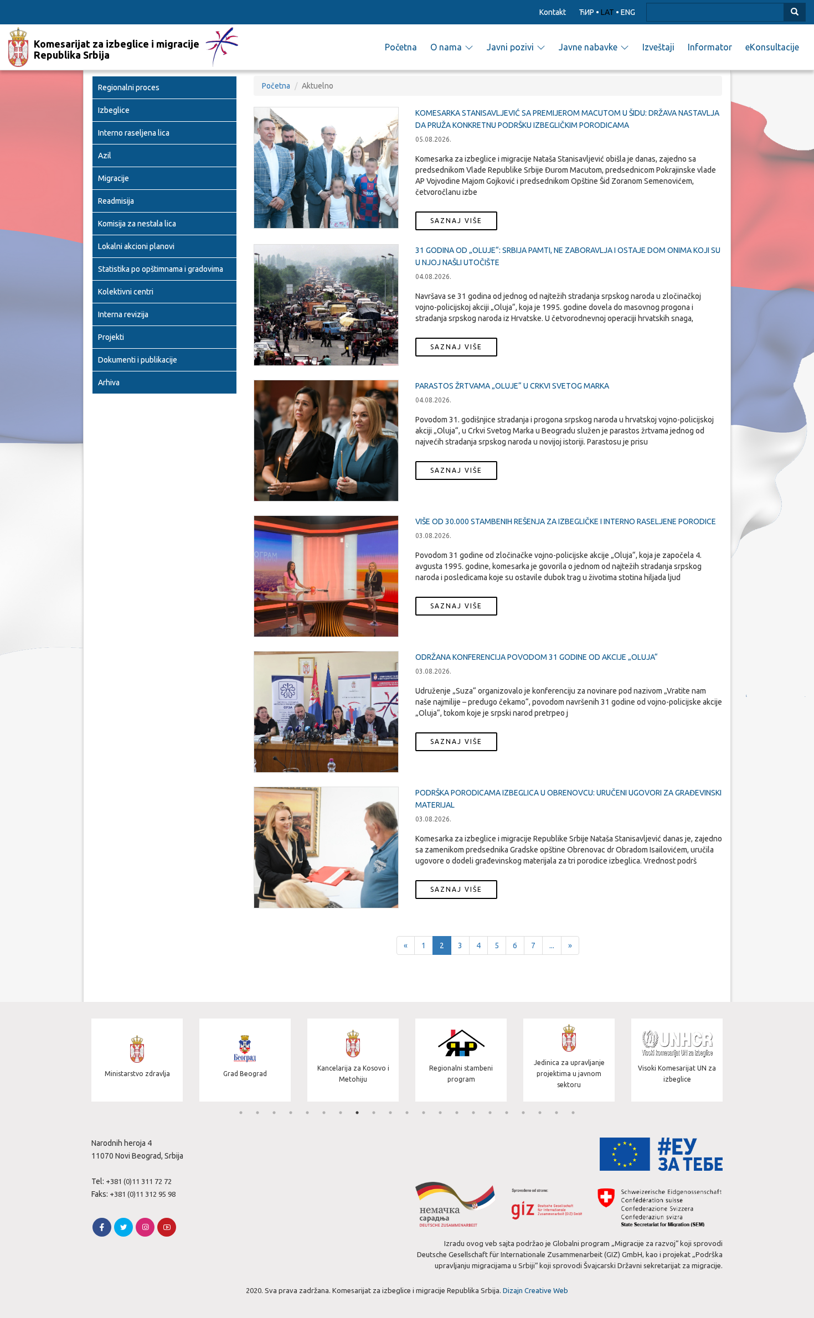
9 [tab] (373, 1112)
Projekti (111, 337)
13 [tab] (440, 1112)
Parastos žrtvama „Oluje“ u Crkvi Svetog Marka (512, 385)
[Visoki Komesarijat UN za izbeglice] (677, 1098)
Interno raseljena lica (133, 132)
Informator (710, 47)
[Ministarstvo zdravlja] (137, 1098)
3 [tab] (274, 1112)
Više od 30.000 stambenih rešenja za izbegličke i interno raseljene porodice (565, 521)
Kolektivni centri (125, 291)
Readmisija (116, 201)
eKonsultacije (772, 47)
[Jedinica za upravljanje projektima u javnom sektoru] (569, 1098)
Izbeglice (114, 110)
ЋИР (586, 12)
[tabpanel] (137, 1061)
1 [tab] (240, 1112)
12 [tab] (423, 1112)
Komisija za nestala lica (137, 223)
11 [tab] (407, 1112)
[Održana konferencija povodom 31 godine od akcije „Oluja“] (326, 712)
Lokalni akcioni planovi (136, 246)
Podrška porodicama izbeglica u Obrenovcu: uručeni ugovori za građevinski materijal (568, 798)
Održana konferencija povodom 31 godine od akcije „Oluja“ (536, 657)
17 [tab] (506, 1112)
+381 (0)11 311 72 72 (139, 1181)
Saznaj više (456, 220)
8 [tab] (357, 1112)
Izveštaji (658, 47)
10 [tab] (390, 1112)
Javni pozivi (510, 47)
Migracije (113, 178)
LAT (607, 12)
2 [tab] (257, 1112)
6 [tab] (323, 1112)
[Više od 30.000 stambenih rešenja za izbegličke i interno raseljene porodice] (326, 576)
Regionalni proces (128, 87)
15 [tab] (473, 1112)
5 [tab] (307, 1112)
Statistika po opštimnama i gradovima (160, 269)
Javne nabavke (588, 47)
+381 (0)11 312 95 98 (143, 1194)
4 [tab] (290, 1112)
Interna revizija (123, 314)
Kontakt (552, 12)
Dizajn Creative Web (535, 1290)
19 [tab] (539, 1112)
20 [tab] (556, 1112)
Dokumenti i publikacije (137, 359)
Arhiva (109, 382)
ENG (628, 12)
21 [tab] (573, 1112)
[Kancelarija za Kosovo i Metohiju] (353, 1098)
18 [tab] (523, 1112)
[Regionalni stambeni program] (461, 1098)
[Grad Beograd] (245, 1098)
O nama (446, 47)
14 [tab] (456, 1112)
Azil (104, 155)
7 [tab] (340, 1112)
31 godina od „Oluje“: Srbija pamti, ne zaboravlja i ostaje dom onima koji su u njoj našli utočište (567, 256)
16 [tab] (490, 1112)
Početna (401, 47)
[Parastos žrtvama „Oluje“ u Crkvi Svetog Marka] (326, 441)
